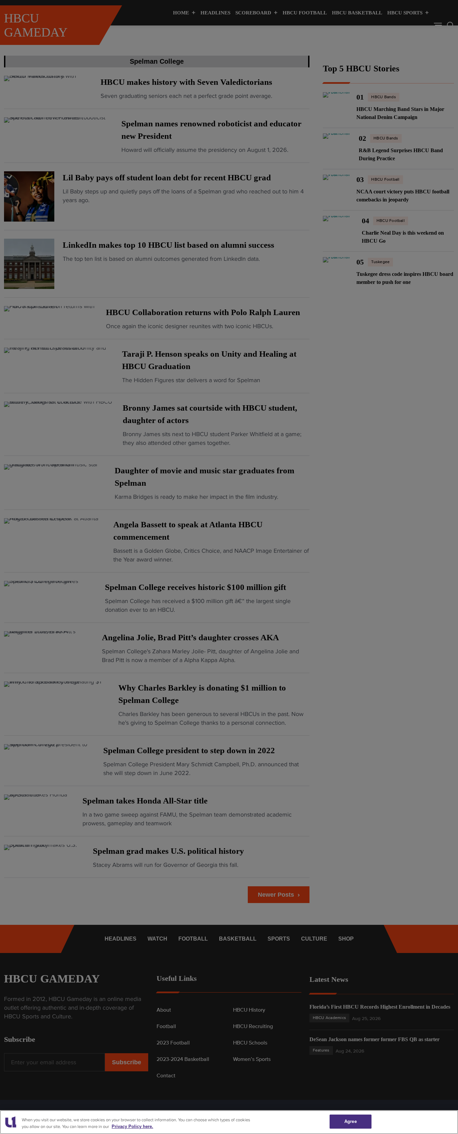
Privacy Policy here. (132, 1126)
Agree (350, 1121)
